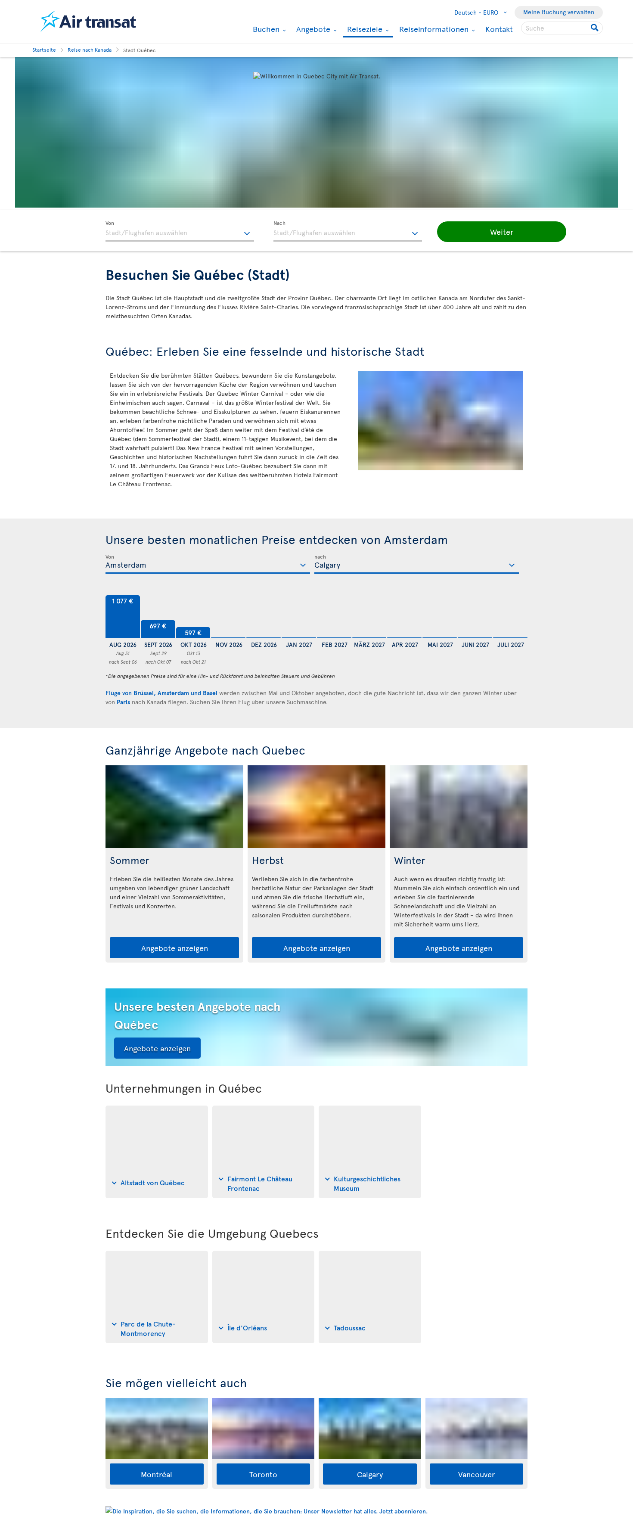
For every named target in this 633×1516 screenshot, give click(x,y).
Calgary (370, 1474)
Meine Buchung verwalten (558, 12)
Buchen (265, 29)
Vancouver (476, 1474)
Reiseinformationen (433, 29)
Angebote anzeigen (174, 947)
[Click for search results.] (595, 28)
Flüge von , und (161, 693)
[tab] (157, 1152)
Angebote (312, 29)
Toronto (263, 1474)
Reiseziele (364, 29)
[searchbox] (562, 28)
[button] (501, 231)
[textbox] (180, 231)
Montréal (156, 1474)
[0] (228, 616)
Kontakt (499, 28)
